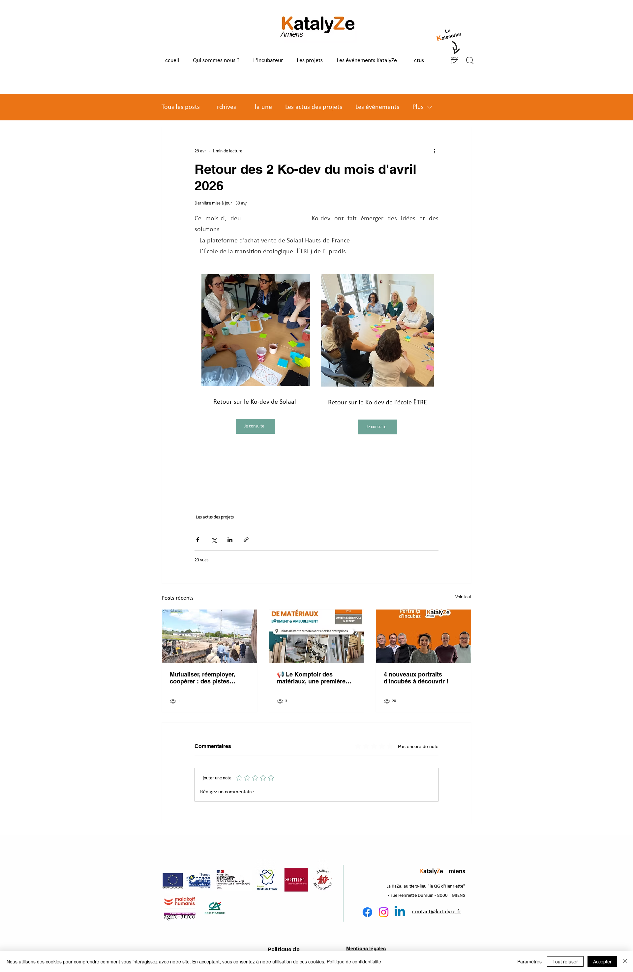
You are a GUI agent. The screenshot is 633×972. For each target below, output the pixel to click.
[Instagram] (383, 912)
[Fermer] (625, 961)
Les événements (377, 107)
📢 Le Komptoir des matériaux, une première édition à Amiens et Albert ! (315, 678)
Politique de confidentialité (354, 961)
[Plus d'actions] (434, 151)
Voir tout (463, 597)
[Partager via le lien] (246, 540)
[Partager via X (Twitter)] (214, 540)
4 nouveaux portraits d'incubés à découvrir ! (416, 678)
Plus (418, 107)
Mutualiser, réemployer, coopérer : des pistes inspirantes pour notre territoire (202, 678)
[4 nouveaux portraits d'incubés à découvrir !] (423, 636)
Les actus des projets (313, 107)
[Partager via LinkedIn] (230, 540)
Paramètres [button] (529, 961)
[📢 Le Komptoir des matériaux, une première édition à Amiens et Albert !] (316, 636)
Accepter (602, 961)
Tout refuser (565, 961)
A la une (260, 107)
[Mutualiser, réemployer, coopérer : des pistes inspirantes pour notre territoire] (209, 636)
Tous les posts (181, 107)
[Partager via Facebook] (198, 540)
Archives (224, 107)
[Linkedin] (399, 912)
